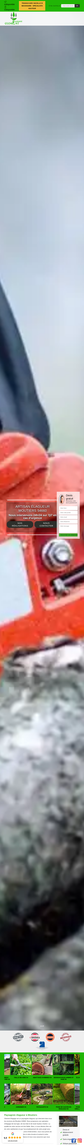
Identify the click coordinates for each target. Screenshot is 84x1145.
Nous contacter (46, 524)
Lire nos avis (12, 1140)
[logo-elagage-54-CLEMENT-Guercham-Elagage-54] (13, 19)
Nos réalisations (20, 524)
